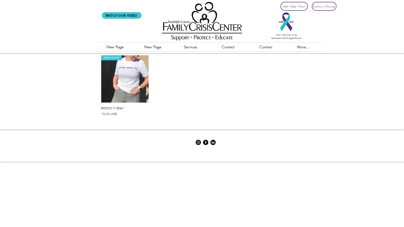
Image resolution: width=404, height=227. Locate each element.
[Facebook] (205, 142)
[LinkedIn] (213, 142)
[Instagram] (198, 142)
